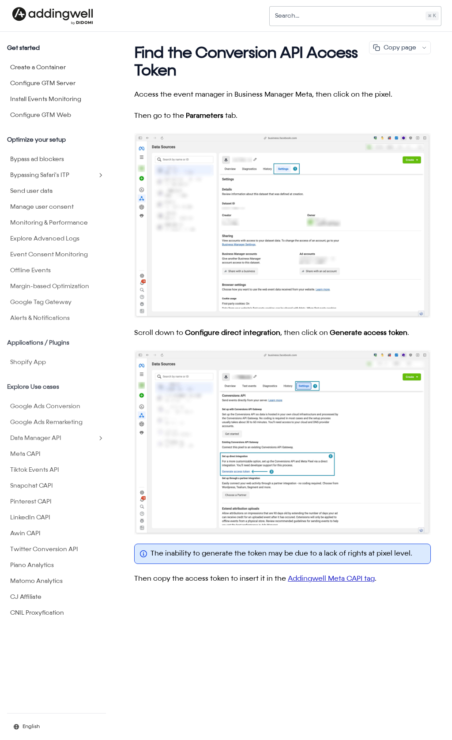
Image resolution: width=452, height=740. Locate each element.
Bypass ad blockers (37, 159)
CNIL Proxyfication (37, 613)
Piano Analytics (32, 565)
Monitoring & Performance (49, 223)
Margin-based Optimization (49, 286)
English (31, 726)
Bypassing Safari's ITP (39, 175)
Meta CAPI (25, 454)
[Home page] (52, 16)
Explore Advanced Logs (44, 239)
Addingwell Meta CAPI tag (331, 578)
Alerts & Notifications (40, 318)
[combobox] (355, 16)
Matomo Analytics (36, 581)
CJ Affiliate (25, 597)
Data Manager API (35, 438)
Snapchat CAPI (31, 486)
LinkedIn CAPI (30, 518)
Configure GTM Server (42, 83)
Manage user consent (42, 207)
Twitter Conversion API (44, 549)
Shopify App (28, 362)
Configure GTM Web (40, 115)
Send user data (31, 191)
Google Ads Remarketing (46, 422)
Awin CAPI (25, 533)
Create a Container (38, 67)
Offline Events (30, 270)
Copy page (400, 48)
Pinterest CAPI (31, 502)
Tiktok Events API (34, 470)
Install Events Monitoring (45, 99)
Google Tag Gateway (41, 302)
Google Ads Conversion (45, 406)
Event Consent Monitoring (49, 255)
